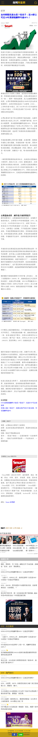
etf (21, 528)
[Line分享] (21, 734)
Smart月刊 (7, 27)
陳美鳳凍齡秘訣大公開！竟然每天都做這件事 (5, 548)
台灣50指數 (16, 528)
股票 (7, 528)
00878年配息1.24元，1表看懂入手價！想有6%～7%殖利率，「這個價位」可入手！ (32, 548)
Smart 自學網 (10, 502)
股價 (10, 528)
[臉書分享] (15, 734)
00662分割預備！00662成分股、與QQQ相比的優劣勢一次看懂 (19, 548)
